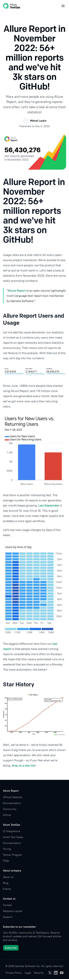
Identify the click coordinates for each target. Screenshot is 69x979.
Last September (48, 505)
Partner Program (12, 854)
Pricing (7, 849)
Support (7, 917)
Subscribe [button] (11, 947)
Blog (5, 883)
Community (9, 809)
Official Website (12, 797)
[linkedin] (56, 973)
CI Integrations (11, 831)
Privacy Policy (14, 972)
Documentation (12, 803)
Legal (28, 972)
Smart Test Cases (13, 837)
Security (39, 972)
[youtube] (61, 973)
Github (7, 815)
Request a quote (12, 911)
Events (7, 888)
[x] (50, 973)
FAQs (6, 860)
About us (8, 877)
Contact (7, 905)
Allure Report (17, 290)
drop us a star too (23, 765)
